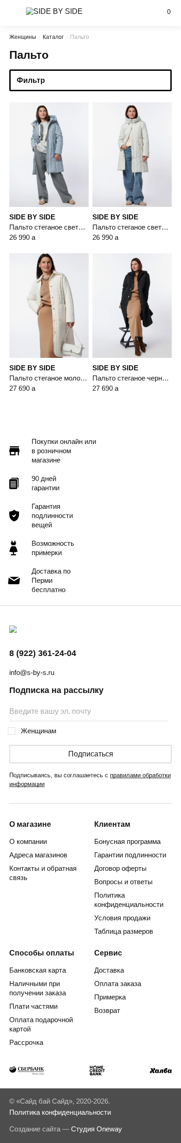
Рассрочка (26, 1042)
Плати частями (33, 1006)
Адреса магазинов (38, 855)
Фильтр (31, 80)
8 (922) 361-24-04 (42, 653)
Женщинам (38, 731)
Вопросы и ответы (123, 882)
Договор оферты (120, 868)
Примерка (110, 997)
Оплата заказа (117, 983)
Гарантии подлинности (130, 855)
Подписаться (90, 754)
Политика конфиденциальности (128, 899)
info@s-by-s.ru (31, 672)
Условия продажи (122, 918)
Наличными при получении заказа (37, 988)
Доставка (109, 970)
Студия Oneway (96, 1129)
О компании (28, 841)
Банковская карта (37, 970)
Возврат (107, 1010)
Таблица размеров (123, 931)
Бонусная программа (127, 841)
